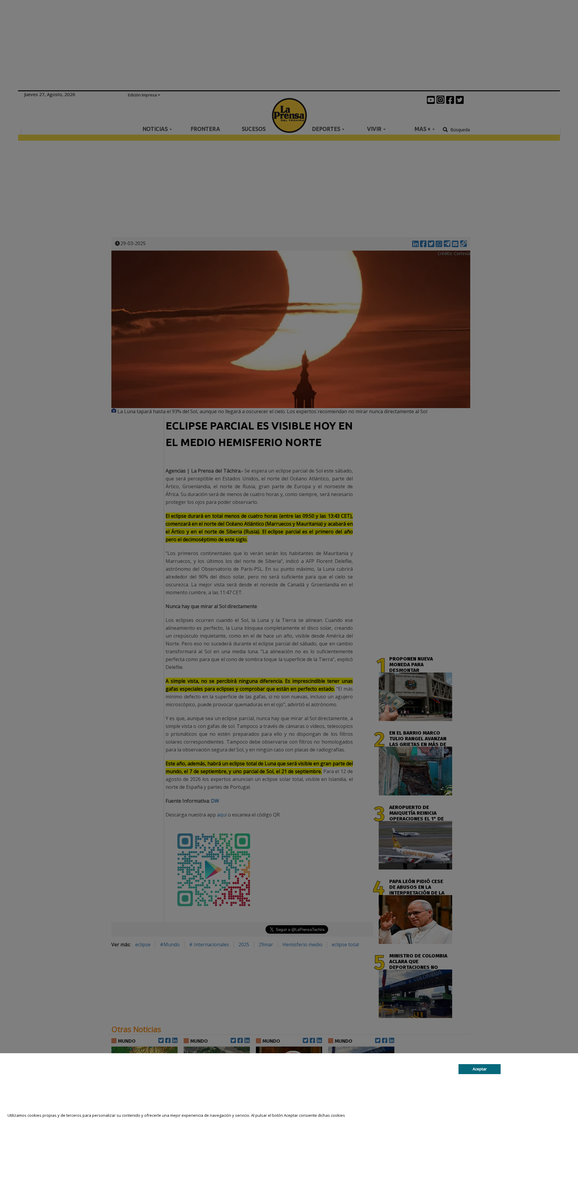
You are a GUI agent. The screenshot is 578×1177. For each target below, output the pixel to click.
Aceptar (480, 1069)
